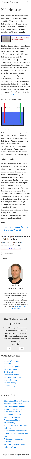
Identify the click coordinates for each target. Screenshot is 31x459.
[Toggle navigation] (27, 2)
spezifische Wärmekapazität (17, 95)
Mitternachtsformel (11, 375)
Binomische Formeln (12, 361)
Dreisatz (7, 364)
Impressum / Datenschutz (14, 456)
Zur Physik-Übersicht (12, 230)
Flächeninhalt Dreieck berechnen (16, 401)
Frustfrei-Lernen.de (10, 2)
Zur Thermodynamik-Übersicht (16, 227)
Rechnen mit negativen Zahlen (16, 431)
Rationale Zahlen (10, 380)
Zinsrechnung (9, 386)
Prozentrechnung (11, 369)
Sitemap (24, 456)
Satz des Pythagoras (12, 366)
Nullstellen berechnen (12, 377)
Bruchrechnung (10, 383)
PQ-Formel (8, 372)
